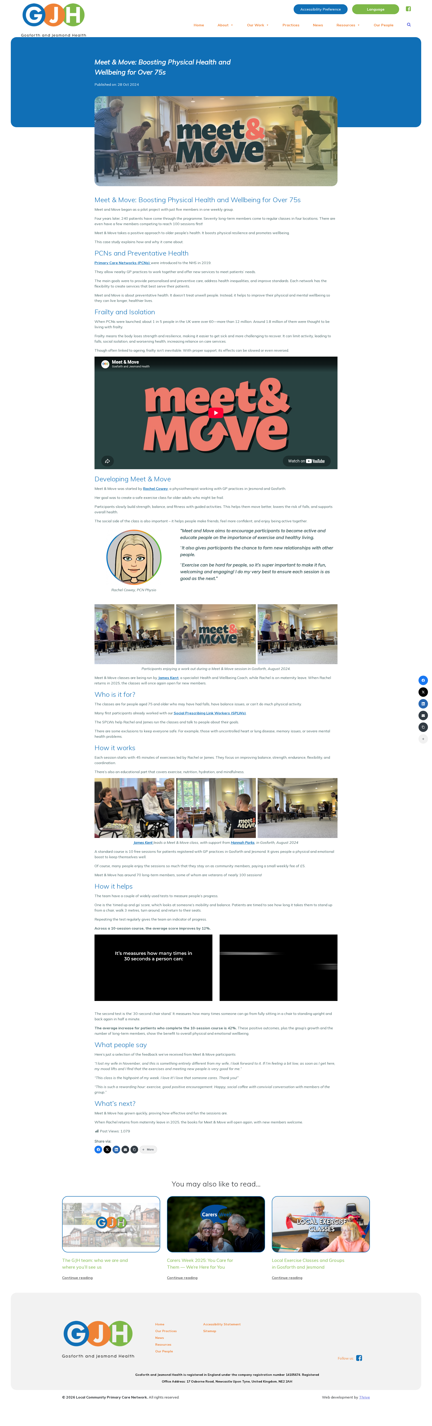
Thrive (364, 1397)
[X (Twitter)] (107, 1149)
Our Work (255, 25)
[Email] (125, 1149)
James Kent (168, 677)
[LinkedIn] (116, 1149)
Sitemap (209, 1331)
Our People (384, 25)
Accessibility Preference (320, 9)
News (318, 25)
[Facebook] (98, 1149)
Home (199, 25)
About (223, 25)
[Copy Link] (134, 1149)
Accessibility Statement (222, 1324)
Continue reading (77, 1277)
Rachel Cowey (155, 488)
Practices (291, 25)
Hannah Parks (242, 842)
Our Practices (166, 1331)
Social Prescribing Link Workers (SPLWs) (210, 713)
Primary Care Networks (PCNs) (122, 262)
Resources (346, 25)
